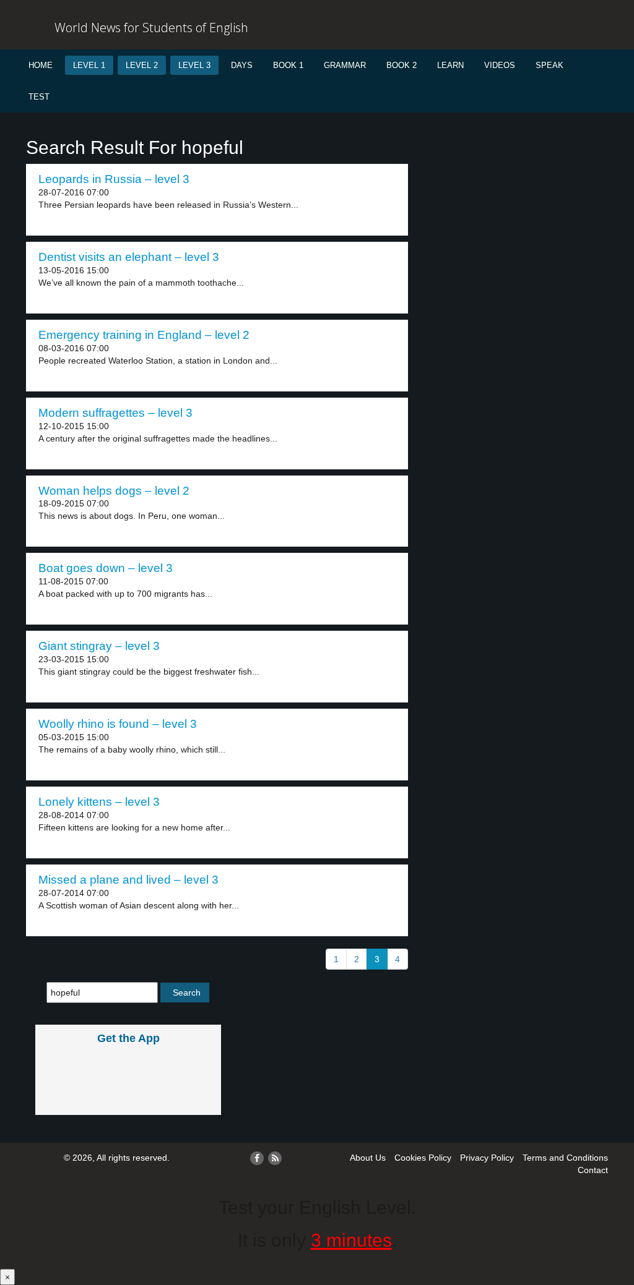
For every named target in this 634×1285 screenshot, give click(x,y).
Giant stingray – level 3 (99, 645)
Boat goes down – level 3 (105, 567)
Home (40, 65)
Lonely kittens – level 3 (99, 801)
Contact (593, 1170)
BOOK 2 (401, 65)
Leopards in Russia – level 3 (113, 179)
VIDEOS (499, 65)
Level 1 (89, 65)
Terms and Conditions (565, 1158)
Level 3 (194, 65)
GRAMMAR (345, 65)
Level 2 (142, 65)
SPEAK (549, 65)
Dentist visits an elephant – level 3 (128, 256)
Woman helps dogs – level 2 (113, 490)
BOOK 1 (288, 65)
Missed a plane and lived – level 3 (128, 879)
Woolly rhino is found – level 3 (117, 723)
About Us (368, 1158)
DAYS (242, 65)
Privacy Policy (487, 1158)
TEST (39, 96)
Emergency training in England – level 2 (144, 334)
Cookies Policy (422, 1158)
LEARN (450, 65)
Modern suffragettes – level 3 (115, 412)
